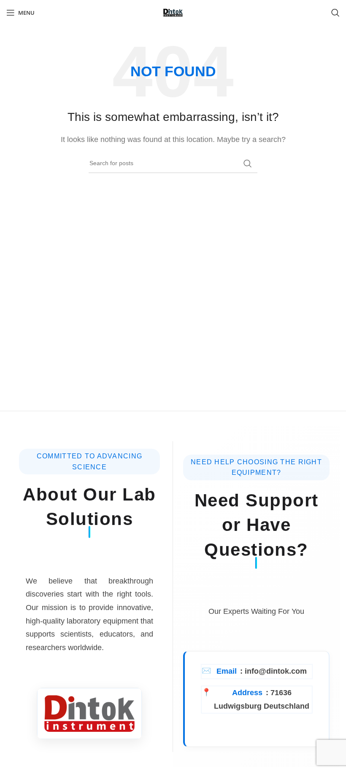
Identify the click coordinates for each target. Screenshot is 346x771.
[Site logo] (173, 12)
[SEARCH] (247, 163)
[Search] (335, 12)
